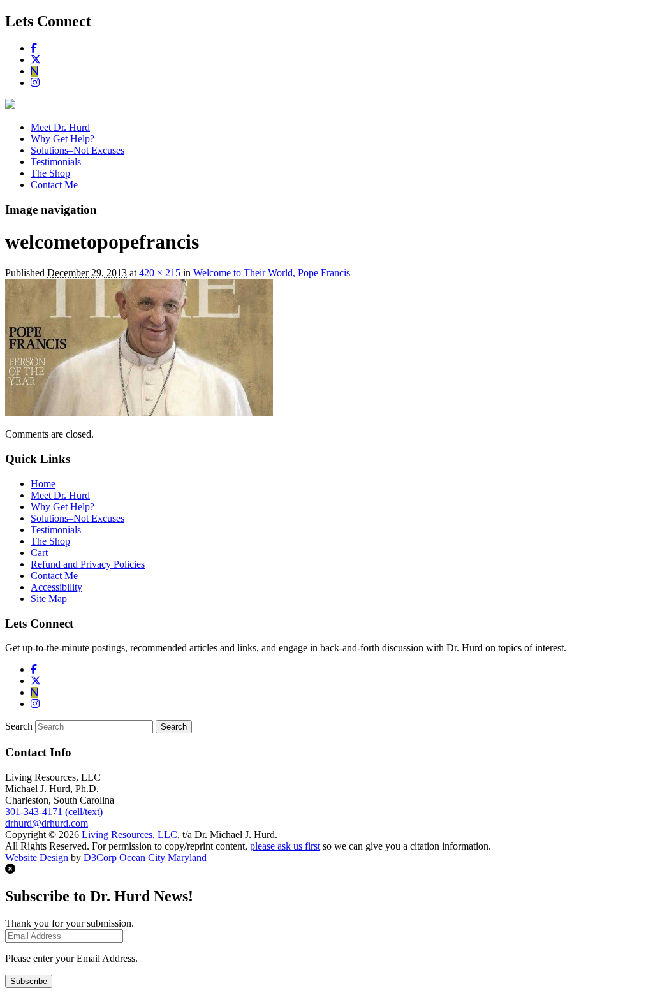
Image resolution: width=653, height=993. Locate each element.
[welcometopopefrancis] (139, 412)
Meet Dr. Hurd (60, 127)
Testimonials (56, 161)
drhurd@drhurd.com (46, 823)
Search (19, 726)
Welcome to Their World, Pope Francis (271, 272)
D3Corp (100, 857)
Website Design (36, 857)
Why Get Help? (62, 138)
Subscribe (28, 981)
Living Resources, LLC (129, 834)
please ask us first (285, 846)
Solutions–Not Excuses (77, 150)
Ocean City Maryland (163, 857)
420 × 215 (159, 272)
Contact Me (54, 184)
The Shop (50, 173)
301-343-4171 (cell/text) (54, 811)
